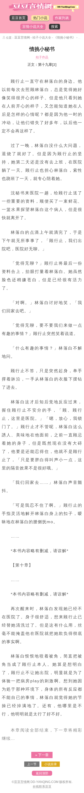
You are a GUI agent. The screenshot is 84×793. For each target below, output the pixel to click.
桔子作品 (42, 57)
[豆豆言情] (42, 11)
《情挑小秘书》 (65, 37)
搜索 (54, 27)
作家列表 (62, 18)
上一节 (32, 764)
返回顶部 (42, 773)
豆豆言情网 (22, 37)
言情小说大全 (32, 27)
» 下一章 (42, 755)
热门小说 (40, 18)
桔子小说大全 (41, 37)
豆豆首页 (19, 18)
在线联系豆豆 (42, 786)
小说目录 (50, 764)
